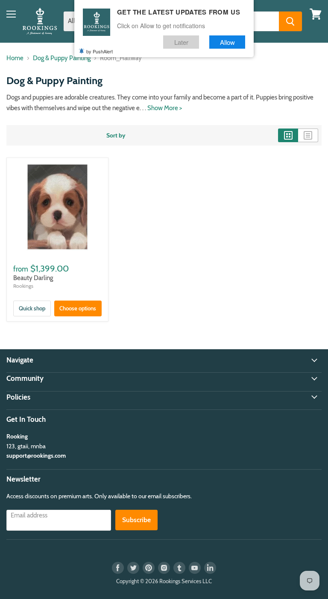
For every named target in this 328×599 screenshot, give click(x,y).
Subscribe (136, 520)
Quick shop (32, 308)
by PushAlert (99, 51)
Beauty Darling (33, 278)
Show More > (164, 108)
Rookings (23, 286)
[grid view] (288, 135)
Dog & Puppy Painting (62, 58)
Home (14, 58)
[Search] (290, 21)
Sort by (116, 135)
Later (181, 42)
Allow (227, 42)
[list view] (308, 135)
